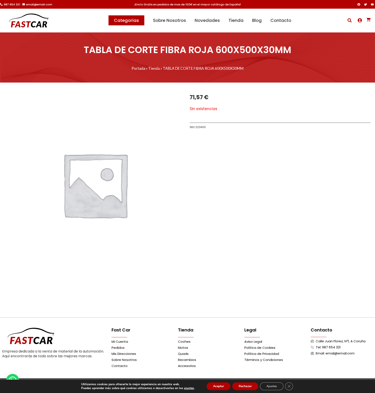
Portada (138, 68)
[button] (349, 20)
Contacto (280, 20)
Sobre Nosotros (169, 20)
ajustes (189, 388)
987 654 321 (12, 4)
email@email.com (39, 4)
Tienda (236, 20)
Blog (257, 20)
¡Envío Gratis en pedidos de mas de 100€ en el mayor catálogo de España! (187, 4)
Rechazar (245, 386)
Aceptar (218, 386)
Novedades (207, 20)
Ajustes (271, 386)
